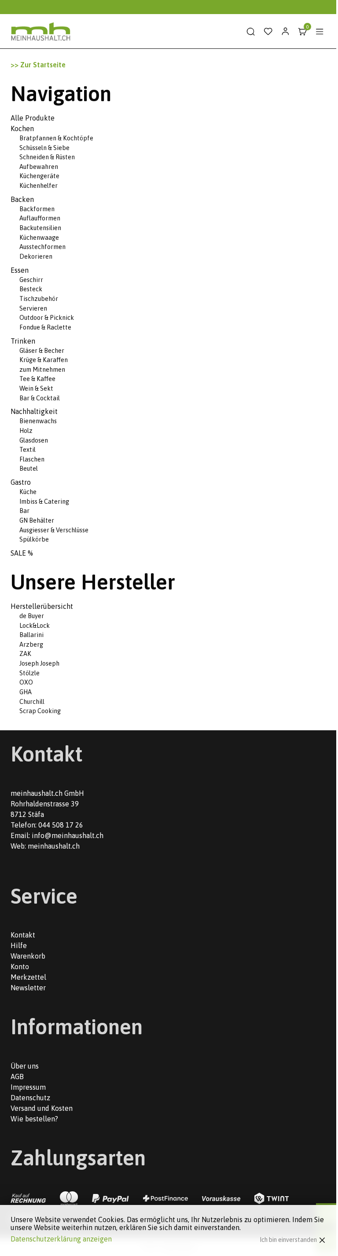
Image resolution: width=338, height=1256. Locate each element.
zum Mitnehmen (42, 369)
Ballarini (31, 634)
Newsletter (28, 988)
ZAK (25, 653)
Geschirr (31, 279)
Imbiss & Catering (44, 501)
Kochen (22, 128)
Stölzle (29, 673)
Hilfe (19, 945)
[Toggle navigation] (319, 32)
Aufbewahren (38, 166)
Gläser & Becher (41, 350)
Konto (20, 966)
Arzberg (31, 644)
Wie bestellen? (34, 1119)
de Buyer (31, 615)
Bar (24, 510)
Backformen (37, 208)
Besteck (30, 289)
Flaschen (31, 459)
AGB (17, 1076)
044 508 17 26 (60, 825)
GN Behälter (36, 520)
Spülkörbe (34, 539)
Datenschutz (30, 1098)
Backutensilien (40, 227)
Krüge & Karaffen (43, 359)
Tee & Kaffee (37, 378)
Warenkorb (28, 956)
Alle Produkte (33, 118)
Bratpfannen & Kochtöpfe (56, 138)
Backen (22, 199)
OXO (26, 682)
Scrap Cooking (40, 710)
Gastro (21, 482)
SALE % (22, 553)
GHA (25, 692)
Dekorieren (35, 256)
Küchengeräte (39, 175)
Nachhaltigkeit (34, 411)
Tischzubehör (38, 298)
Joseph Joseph (39, 663)
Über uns (25, 1066)
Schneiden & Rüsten (47, 157)
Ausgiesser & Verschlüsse (53, 530)
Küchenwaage (39, 237)
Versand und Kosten (42, 1108)
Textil (27, 449)
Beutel (28, 468)
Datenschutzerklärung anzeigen (61, 1239)
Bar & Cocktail (39, 398)
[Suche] (251, 32)
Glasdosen (33, 440)
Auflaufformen (39, 218)
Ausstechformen (42, 246)
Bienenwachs (38, 421)
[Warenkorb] (302, 32)
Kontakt (23, 935)
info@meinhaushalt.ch (67, 835)
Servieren (33, 308)
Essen (20, 270)
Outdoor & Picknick (46, 317)
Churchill (31, 701)
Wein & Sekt (36, 388)
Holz (26, 430)
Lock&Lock (34, 625)
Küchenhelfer (38, 185)
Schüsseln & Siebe (44, 147)
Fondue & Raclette (45, 327)
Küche (28, 491)
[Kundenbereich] (285, 32)
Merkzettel (28, 977)
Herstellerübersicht (42, 606)
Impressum (28, 1087)
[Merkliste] (268, 32)
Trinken (23, 341)
